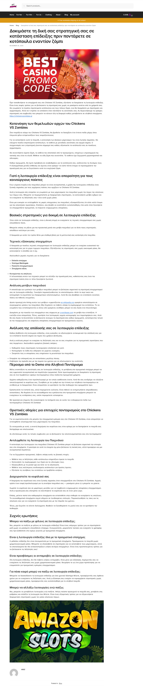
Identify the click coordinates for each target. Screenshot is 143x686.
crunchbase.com (66, 312)
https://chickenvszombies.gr (21, 116)
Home (12, 25)
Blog (17, 25)
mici (23, 669)
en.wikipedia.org (67, 302)
